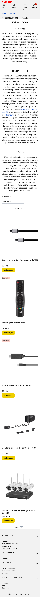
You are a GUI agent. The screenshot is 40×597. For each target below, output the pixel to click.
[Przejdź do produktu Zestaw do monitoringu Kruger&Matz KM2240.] (20, 486)
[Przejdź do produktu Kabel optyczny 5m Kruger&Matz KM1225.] (20, 235)
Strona (17, 208)
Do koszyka (8, 270)
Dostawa (5, 588)
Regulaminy (6, 546)
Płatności (5, 583)
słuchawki (9, 115)
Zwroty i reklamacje (9, 548)
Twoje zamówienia (9, 568)
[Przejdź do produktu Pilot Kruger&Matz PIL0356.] (20, 298)
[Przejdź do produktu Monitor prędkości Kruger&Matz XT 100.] (20, 423)
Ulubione (5, 573)
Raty (3, 585)
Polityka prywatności (10, 544)
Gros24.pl (9, 14)
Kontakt (5, 541)
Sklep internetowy (17, 594)
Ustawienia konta (8, 571)
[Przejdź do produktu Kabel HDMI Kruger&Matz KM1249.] (20, 361)
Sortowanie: (6, 197)
